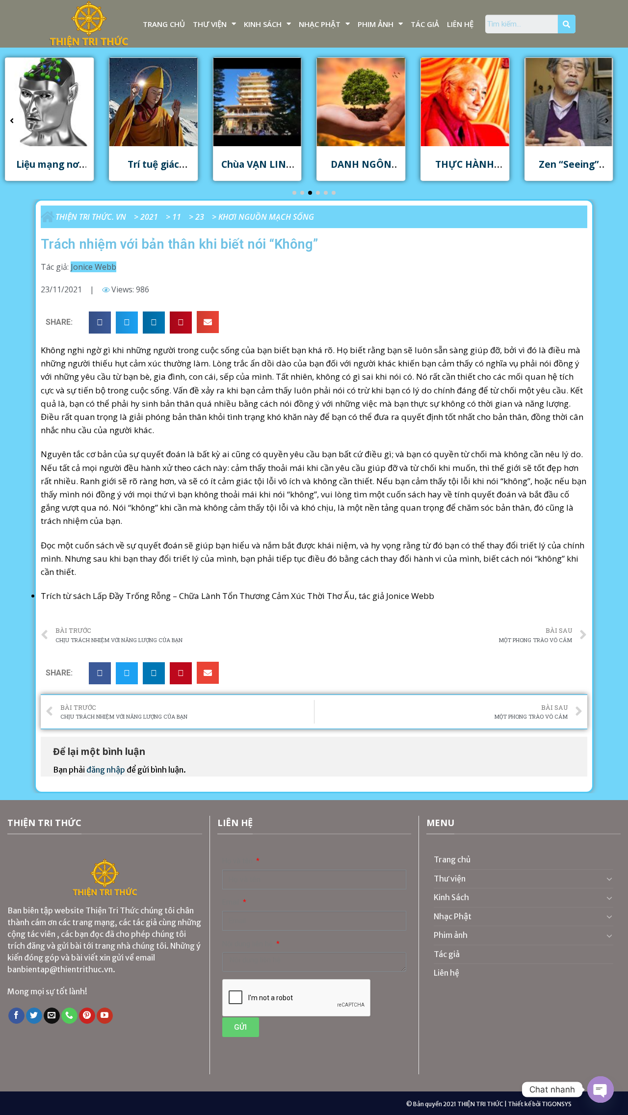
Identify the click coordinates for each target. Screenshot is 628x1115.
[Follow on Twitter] (34, 1016)
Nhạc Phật (319, 24)
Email (231, 902)
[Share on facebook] (100, 322)
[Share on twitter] (127, 322)
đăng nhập (105, 770)
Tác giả (425, 24)
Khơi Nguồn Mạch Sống (266, 216)
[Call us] (69, 1016)
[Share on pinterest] (181, 322)
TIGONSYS (557, 1104)
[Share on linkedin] (154, 322)
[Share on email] (208, 322)
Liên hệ (460, 24)
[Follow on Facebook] (16, 1016)
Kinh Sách (263, 24)
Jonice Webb (93, 266)
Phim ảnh (375, 24)
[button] (294, 193)
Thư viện (210, 24)
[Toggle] (609, 878)
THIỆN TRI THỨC (480, 1104)
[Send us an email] (52, 1016)
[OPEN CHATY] (600, 1089)
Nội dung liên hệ (248, 944)
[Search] (567, 24)
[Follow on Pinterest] (87, 1016)
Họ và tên (238, 861)
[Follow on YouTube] (105, 1016)
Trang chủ (164, 24)
